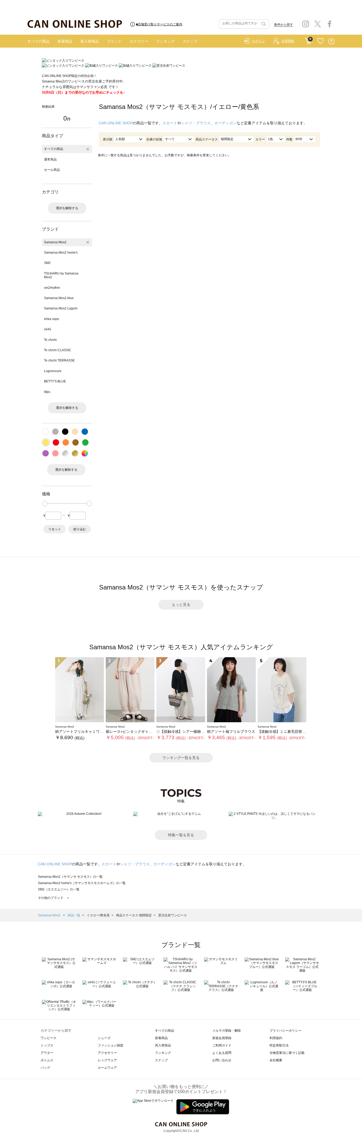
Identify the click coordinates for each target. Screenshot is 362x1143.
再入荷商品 (89, 41)
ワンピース (48, 1038)
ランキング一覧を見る (181, 758)
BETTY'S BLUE (55, 381)
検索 (263, 24)
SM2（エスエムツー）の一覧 (59, 889)
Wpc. (47, 392)
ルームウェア (107, 1067)
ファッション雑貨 (110, 1045)
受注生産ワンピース (172, 915)
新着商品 (65, 41)
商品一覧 (74, 915)
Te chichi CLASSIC (57, 350)
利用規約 (276, 1038)
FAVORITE (320, 41)
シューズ (104, 1038)
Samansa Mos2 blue (59, 298)
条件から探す (283, 24)
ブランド (114, 41)
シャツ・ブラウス (196, 123)
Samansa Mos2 (55, 242)
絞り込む (79, 529)
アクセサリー (107, 1053)
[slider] (44, 503)
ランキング (165, 41)
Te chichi (50, 340)
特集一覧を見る (181, 835)
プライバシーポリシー (285, 1030)
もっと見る (181, 604)
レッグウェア (107, 1060)
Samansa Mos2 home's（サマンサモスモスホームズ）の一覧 (82, 883)
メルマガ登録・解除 (226, 1030)
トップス (47, 1045)
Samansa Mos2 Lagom (60, 308)
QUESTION (331, 41)
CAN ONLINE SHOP (116, 123)
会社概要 (276, 1060)
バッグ (45, 1067)
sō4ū (47, 329)
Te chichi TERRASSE (59, 360)
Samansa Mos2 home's (61, 252)
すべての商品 (38, 41)
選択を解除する (67, 208)
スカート (169, 123)
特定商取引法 (279, 1045)
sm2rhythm (52, 288)
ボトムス (47, 1060)
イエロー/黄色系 (98, 915)
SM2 (47, 263)
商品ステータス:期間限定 (134, 915)
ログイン (258, 41)
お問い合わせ (221, 1060)
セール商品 (52, 170)
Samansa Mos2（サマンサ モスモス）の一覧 (70, 877)
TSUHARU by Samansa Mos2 (61, 275)
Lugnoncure (52, 371)
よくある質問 (221, 1053)
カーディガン (225, 123)
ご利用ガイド (221, 1045)
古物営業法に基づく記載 (287, 1053)
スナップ (190, 41)
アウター (47, 1053)
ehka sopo (51, 319)
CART (308, 40)
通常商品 (50, 159)
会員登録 (287, 41)
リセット (54, 529)
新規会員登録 (221, 1038)
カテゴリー (139, 41)
